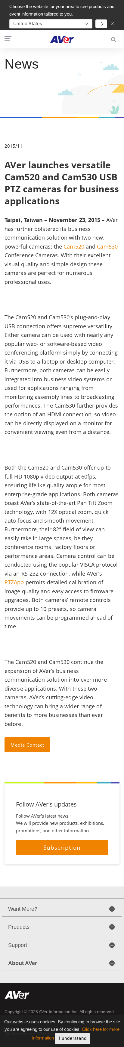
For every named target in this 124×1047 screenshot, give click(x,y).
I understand (73, 1038)
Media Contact (27, 745)
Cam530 (107, 246)
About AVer (22, 963)
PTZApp (14, 582)
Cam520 (74, 246)
